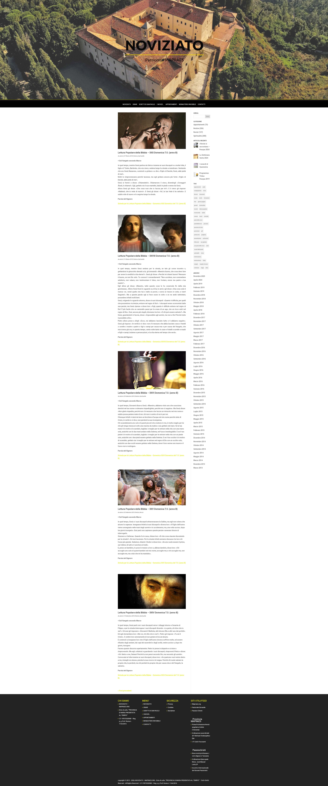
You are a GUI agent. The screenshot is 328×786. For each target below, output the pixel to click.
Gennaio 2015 (198, 434)
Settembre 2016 (199, 359)
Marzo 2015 (198, 426)
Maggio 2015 (198, 419)
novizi (200, 216)
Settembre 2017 (199, 329)
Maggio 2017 (198, 336)
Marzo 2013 (198, 468)
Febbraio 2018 (198, 314)
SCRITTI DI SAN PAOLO (147, 104)
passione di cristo (198, 227)
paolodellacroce (198, 223)
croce (204, 190)
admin (121, 156)
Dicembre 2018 (199, 295)
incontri (196, 209)
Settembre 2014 (199, 449)
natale (203, 212)
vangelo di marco (204, 264)
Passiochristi (199, 750)
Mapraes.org (196, 704)
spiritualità (196, 253)
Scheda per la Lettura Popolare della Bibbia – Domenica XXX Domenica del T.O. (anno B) (152, 204)
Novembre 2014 (199, 441)
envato (195, 198)
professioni (205, 238)
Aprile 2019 (197, 284)
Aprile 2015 (197, 423)
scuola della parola (198, 249)
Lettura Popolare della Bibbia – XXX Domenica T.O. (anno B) (147, 152)
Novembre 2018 (199, 299)
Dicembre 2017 (199, 317)
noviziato (206, 216)
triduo (204, 260)
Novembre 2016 (199, 351)
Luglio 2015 (197, 411)
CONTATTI (201, 104)
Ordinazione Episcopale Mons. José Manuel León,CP (200, 761)
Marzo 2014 (198, 460)
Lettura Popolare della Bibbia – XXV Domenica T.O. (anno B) (148, 509)
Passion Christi (197, 711)
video (207, 267)
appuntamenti (197, 187)
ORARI (135, 104)
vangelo (196, 264)
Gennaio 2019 (198, 291)
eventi (200, 198)
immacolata (202, 205)
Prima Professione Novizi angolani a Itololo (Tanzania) (200, 727)
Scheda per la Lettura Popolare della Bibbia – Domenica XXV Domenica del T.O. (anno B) (152, 563)
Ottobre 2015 (198, 400)
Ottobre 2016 (198, 355)
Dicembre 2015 (199, 393)
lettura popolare (203, 209)
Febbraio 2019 (198, 287)
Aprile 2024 (197, 280)
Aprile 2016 (197, 378)
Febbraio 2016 (198, 385)
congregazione (197, 190)
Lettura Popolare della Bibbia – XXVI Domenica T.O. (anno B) (148, 393)
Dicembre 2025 (199, 276)
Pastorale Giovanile (198, 707)
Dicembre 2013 (199, 464)
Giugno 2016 (198, 370)
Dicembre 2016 (199, 348)
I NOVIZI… (160, 104)
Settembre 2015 (199, 404)
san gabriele (204, 242)
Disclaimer (171, 711)
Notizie (136, 156)
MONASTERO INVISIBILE (187, 104)
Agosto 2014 (198, 453)
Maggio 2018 (198, 306)
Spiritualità (141, 156)
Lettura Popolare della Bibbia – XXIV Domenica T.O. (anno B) (148, 612)
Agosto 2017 (198, 333)
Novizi (141, 512)
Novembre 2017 (199, 321)
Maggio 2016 (198, 374)
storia (202, 253)
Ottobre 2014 (198, 445)
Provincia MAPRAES (196, 720)
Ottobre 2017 (198, 325)
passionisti (196, 231)
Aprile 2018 (197, 310)
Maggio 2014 (198, 457)
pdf (202, 231)
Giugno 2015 (198, 415)
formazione (206, 198)
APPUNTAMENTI (171, 104)
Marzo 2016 (198, 381)
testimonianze (197, 260)
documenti (202, 194)
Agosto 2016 (198, 363)
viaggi (202, 267)
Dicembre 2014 (199, 438)
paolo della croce (198, 220)
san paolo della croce (199, 245)
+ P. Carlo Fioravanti (199, 742)
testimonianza (197, 256)
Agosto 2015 (198, 408)
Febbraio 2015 (198, 430)
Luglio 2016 (197, 366)
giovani (196, 205)
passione (206, 223)
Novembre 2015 (199, 396)
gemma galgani (201, 201)
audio (204, 187)
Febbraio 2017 (198, 344)
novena (196, 216)
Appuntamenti (198, 125)
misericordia (197, 212)
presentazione (197, 238)
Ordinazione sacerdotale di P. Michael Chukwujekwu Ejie (201, 735)
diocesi (196, 194)
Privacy (170, 704)
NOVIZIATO (127, 104)
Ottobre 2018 (198, 302)
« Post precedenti (124, 691)
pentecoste (197, 234)
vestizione (196, 267)
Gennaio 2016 (198, 389)
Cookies (170, 707)
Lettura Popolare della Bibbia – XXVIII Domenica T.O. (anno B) (148, 256)
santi (207, 245)
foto (195, 201)
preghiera (203, 234)
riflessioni (196, 242)
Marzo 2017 (198, 340)
